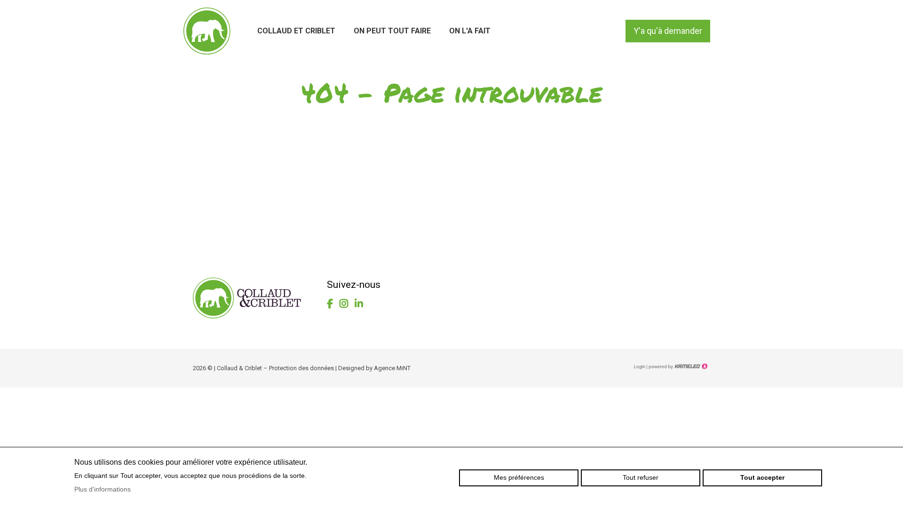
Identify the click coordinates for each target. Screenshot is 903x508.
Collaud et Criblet (296, 30)
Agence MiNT (392, 368)
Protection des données (301, 368)
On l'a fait (470, 30)
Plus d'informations (102, 489)
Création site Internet (677, 366)
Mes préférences (519, 477)
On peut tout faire (392, 30)
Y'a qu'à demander (668, 31)
